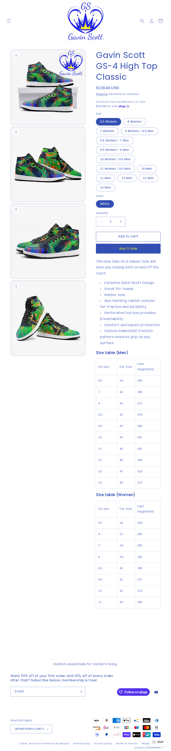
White (104, 203)
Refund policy (81, 743)
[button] (8, 21)
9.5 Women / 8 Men (114, 150)
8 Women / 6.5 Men (139, 131)
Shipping (101, 94)
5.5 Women (108, 121)
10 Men (147, 168)
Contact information (148, 748)
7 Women (107, 131)
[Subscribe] (80, 692)
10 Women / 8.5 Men (115, 159)
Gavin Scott (36, 743)
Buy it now (128, 248)
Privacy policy (103, 743)
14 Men (105, 187)
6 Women (135, 121)
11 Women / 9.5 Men (115, 168)
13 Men (148, 178)
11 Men (105, 178)
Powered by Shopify (56, 743)
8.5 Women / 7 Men (114, 140)
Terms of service (127, 743)
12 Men (127, 178)
